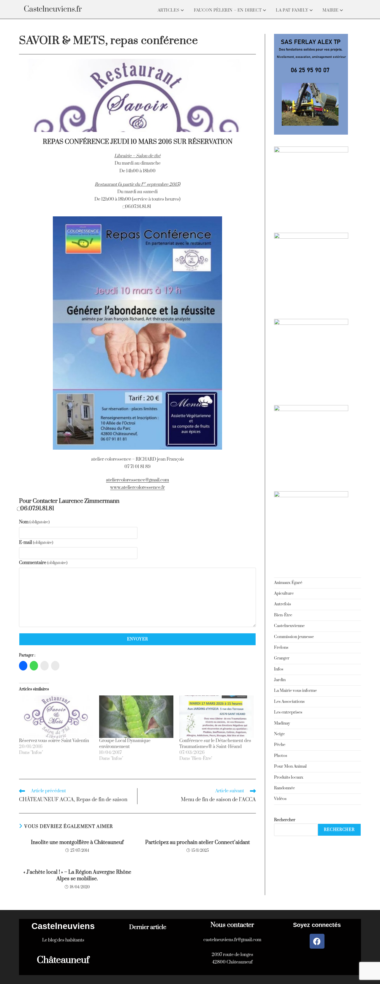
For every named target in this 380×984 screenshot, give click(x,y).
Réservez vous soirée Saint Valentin (54, 741)
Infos (278, 669)
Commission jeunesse (294, 637)
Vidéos (280, 799)
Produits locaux (288, 777)
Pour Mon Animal (290, 766)
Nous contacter (232, 925)
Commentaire (43, 563)
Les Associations (289, 701)
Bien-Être (283, 615)
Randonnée (284, 788)
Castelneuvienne (289, 626)
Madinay (282, 723)
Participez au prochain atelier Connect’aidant (197, 842)
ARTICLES (169, 10)
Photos (280, 755)
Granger (281, 658)
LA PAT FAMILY (292, 10)
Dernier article (147, 927)
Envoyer (137, 639)
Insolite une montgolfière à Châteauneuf (77, 842)
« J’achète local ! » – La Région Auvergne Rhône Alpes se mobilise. (77, 875)
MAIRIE (330, 10)
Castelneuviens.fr (53, 9)
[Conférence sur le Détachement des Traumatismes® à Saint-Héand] (216, 716)
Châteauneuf (63, 960)
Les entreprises (288, 712)
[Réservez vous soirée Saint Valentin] (56, 716)
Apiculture (284, 593)
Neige (279, 734)
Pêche (279, 744)
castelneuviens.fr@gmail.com (232, 940)
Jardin (280, 680)
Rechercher (284, 820)
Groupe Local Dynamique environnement (125, 744)
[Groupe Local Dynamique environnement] (136, 716)
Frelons (281, 647)
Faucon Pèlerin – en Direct (228, 10)
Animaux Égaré (288, 582)
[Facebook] (317, 941)
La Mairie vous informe (295, 690)
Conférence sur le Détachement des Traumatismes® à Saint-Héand (215, 744)
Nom (34, 522)
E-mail (36, 542)
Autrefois (282, 604)
